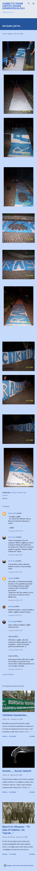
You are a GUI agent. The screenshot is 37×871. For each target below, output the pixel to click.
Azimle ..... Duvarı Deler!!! (16, 770)
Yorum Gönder (8, 674)
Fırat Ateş (12, 537)
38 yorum (12, 792)
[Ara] (29, 3)
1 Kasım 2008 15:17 (15, 615)
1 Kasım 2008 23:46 (15, 650)
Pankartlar (21, 492)
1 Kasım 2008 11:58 (15, 572)
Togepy (5, 495)
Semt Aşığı (12, 621)
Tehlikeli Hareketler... (15, 715)
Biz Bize (13, 492)
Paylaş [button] (4, 498)
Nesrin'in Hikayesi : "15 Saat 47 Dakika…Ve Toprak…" (16, 830)
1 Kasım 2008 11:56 (15, 555)
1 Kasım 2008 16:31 (15, 630)
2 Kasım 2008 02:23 (15, 669)
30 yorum (12, 736)
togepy (11, 578)
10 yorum (12, 854)
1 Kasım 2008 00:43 (15, 531)
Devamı (32, 736)
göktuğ (11, 606)
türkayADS (12, 513)
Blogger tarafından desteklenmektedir (19, 865)
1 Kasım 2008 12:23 (15, 600)
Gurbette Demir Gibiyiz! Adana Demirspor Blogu (13, 6)
